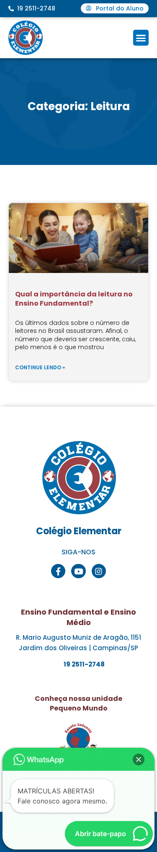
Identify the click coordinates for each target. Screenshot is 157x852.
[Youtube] (78, 571)
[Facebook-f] (58, 571)
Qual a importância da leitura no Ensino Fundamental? (74, 298)
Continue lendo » (40, 367)
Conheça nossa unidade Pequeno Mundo (78, 703)
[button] (141, 38)
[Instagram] (99, 571)
